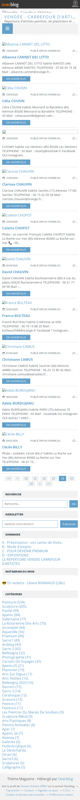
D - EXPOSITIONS (15, 555)
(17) (17, 674)
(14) (11, 691)
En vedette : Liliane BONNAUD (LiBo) (36, 583)
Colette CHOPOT (15, 228)
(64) (13, 627)
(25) (21, 661)
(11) (11, 703)
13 (53, 478)
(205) (14, 606)
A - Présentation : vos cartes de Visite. (32, 542)
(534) (13, 602)
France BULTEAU (16, 315)
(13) (14, 695)
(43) (11, 644)
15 (71, 478)
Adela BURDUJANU (18, 403)
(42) (11, 648)
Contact (28, 790)
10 (26, 478)
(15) (12, 686)
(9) (33, 712)
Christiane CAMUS (17, 359)
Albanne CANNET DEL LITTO (25, 57)
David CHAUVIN (15, 272)
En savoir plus (16, 79)
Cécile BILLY (12, 447)
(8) (16, 720)
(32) (13, 653)
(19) (13, 670)
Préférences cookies (61, 794)
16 (31, 483)
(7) (8, 729)
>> (48, 483)
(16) (15, 678)
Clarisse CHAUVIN (17, 184)
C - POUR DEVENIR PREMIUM (25, 551)
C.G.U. (66, 790)
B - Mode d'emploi (16, 546)
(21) (13, 665)
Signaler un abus (48, 790)
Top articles (13, 790)
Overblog (65, 779)
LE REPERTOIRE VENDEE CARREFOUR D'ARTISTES (31, 561)
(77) (14, 619)
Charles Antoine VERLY (33, 786)
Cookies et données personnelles (25, 794)
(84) (11, 615)
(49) (13, 636)
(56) (13, 631)
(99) (10, 610)
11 (35, 478)
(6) (11, 741)
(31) (16, 657)
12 (44, 478)
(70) (24, 623)
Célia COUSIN (13, 101)
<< (8, 478)
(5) (13, 767)
